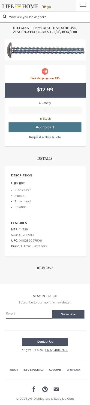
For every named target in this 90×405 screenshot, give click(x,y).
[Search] (4, 16)
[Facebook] (34, 389)
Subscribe (68, 314)
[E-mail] (56, 389)
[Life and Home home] (20, 6)
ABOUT (14, 370)
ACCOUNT (55, 370)
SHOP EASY (74, 370)
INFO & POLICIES (33, 370)
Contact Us (45, 342)
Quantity (45, 103)
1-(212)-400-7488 (56, 350)
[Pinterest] (45, 389)
